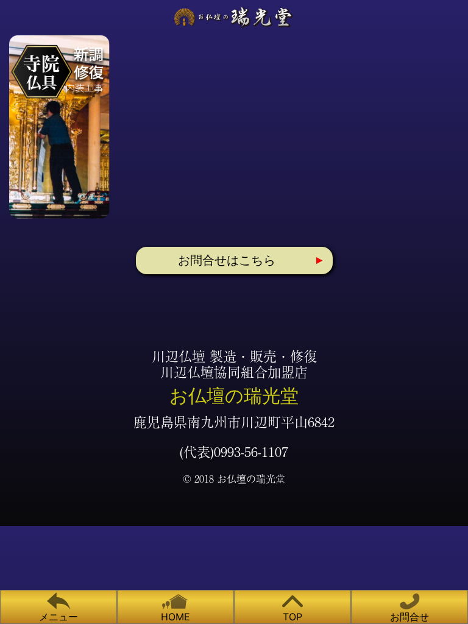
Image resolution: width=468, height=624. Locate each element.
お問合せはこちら (226, 260)
